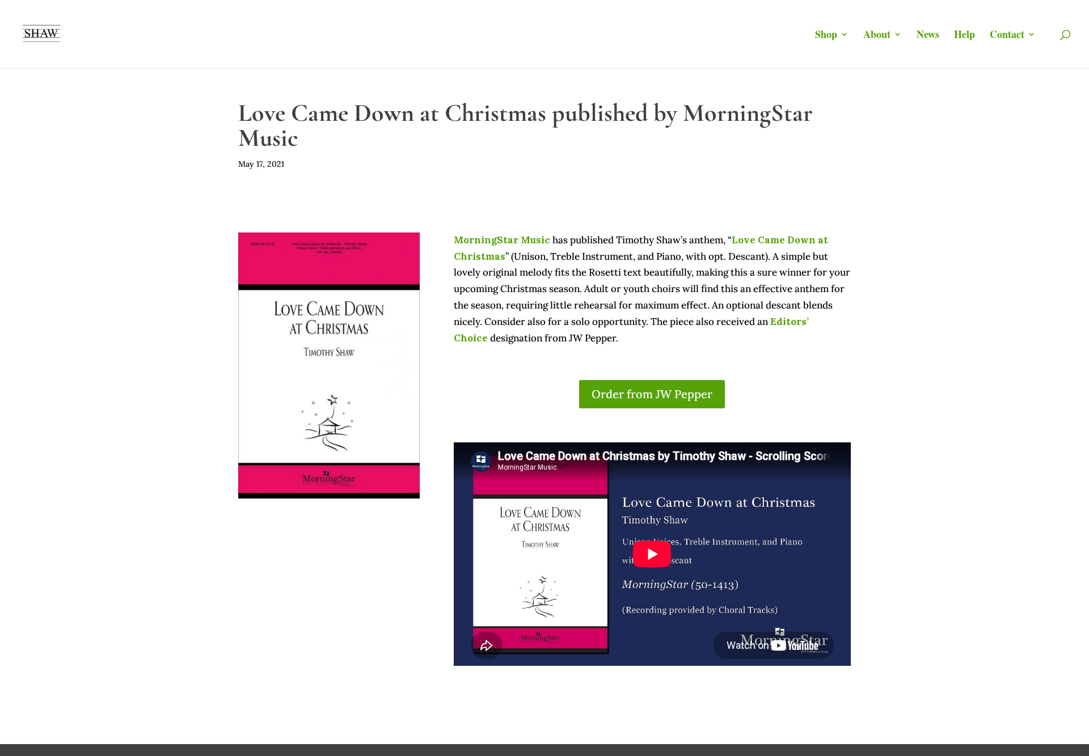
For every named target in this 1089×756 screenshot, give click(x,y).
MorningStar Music (502, 240)
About (876, 35)
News (928, 35)
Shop (826, 35)
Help (964, 35)
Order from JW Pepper (652, 394)
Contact (1007, 35)
